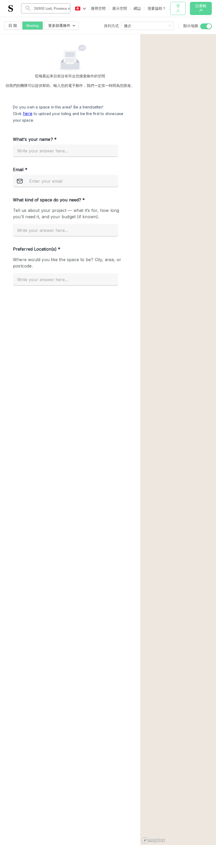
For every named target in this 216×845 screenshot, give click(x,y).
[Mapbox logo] (153, 840)
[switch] (206, 26)
